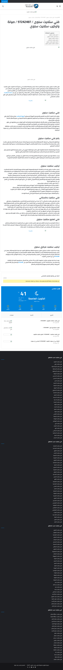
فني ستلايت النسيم (58, 561)
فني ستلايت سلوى (53, 35)
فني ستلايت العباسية (57, 484)
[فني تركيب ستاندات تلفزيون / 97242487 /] (8, 323)
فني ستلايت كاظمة (57, 650)
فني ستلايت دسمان (57, 638)
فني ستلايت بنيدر (58, 582)
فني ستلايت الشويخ (58, 460)
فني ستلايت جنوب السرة (57, 599)
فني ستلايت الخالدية (57, 393)
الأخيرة (31, 315)
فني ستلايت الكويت (58, 362)
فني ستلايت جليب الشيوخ (56, 597)
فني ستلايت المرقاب (57, 540)
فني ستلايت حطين (58, 633)
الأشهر (51, 315)
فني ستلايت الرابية (58, 404)
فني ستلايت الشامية (57, 446)
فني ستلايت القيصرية (57, 535)
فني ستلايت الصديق (57, 467)
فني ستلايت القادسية (57, 515)
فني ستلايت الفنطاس (57, 508)
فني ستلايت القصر (58, 522)
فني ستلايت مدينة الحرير (57, 621)
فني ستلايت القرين (58, 520)
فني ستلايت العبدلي (57, 486)
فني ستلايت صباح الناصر (57, 606)
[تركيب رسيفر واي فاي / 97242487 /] (8, 330)
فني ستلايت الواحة (58, 573)
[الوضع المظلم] (3, 6)
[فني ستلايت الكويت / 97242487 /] (31, 6)
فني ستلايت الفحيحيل (57, 501)
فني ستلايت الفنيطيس (57, 510)
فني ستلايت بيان (58, 587)
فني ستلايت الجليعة (57, 386)
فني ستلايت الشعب (58, 453)
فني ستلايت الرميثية (57, 416)
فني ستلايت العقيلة (57, 493)
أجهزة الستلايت (20, 116)
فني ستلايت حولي (58, 364)
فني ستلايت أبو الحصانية (57, 367)
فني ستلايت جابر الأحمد (57, 594)
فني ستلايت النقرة (58, 566)
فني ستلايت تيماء (58, 589)
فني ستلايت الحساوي (57, 390)
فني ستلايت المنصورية (57, 551)
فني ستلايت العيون (58, 498)
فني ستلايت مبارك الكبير (57, 619)
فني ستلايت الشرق (58, 451)
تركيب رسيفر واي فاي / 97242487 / (51, 328)
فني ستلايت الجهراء (58, 388)
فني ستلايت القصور (58, 530)
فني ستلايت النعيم (58, 563)
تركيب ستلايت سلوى (53, 38)
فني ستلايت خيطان (58, 636)
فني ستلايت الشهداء (57, 458)
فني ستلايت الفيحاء (58, 512)
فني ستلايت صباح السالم (56, 604)
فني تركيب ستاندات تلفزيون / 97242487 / (49, 321)
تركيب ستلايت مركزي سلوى (51, 44)
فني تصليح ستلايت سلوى (52, 42)
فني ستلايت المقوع (57, 549)
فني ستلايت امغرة (58, 409)
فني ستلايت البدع (58, 381)
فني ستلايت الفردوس (57, 503)
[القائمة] (60, 6)
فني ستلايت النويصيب (57, 570)
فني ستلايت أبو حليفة (57, 369)
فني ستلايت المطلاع (57, 547)
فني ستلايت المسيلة (57, 544)
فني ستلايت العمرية (57, 496)
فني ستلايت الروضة (58, 419)
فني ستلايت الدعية (58, 400)
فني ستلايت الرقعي (57, 414)
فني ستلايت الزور (58, 428)
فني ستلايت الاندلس (57, 378)
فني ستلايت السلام (58, 438)
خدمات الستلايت (8, 93)
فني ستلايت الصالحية (57, 463)
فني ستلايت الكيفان (57, 537)
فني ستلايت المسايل (57, 542)
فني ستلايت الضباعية (57, 474)
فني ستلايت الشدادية (57, 448)
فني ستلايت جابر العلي (57, 592)
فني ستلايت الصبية (58, 465)
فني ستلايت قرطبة (58, 647)
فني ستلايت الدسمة (57, 397)
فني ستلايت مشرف (58, 659)
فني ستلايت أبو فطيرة (57, 371)
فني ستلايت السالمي (57, 431)
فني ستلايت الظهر (58, 479)
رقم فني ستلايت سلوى (52, 37)
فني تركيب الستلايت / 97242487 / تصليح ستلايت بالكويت (46, 334)
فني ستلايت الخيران (58, 395)
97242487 (57, 256)
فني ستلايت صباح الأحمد (56, 601)
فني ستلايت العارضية (57, 482)
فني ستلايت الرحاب (58, 407)
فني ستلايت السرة (58, 435)
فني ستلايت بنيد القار (57, 585)
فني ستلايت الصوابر (58, 472)
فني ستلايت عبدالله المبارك (56, 617)
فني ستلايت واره (58, 657)
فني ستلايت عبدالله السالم (56, 614)
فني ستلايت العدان (58, 489)
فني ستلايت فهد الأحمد (57, 624)
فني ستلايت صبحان (58, 643)
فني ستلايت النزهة (58, 559)
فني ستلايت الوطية (58, 575)
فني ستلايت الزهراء (58, 426)
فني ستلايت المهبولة (57, 556)
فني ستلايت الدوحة (58, 402)
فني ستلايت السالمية (57, 433)
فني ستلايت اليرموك (57, 580)
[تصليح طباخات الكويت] (32, 12)
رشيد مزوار (16, 665)
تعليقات (11, 315)
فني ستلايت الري (58, 423)
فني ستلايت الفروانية (57, 505)
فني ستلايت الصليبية (57, 470)
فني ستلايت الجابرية (57, 383)
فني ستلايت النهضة (58, 568)
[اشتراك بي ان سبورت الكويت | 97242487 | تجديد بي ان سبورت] (8, 343)
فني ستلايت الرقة (58, 412)
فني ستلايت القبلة (58, 517)
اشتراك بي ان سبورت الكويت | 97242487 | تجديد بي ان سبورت (45, 341)
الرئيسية (57, 17)
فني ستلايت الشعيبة (57, 455)
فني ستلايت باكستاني (53, 40)
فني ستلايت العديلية (57, 491)
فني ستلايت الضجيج (58, 477)
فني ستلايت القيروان (57, 532)
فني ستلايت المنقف (57, 554)
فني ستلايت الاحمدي (57, 376)
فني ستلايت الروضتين (57, 421)
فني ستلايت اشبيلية (58, 374)
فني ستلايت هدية (58, 655)
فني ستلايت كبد (58, 652)
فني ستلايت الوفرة (58, 578)
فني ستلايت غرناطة (58, 645)
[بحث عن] (57, 6)
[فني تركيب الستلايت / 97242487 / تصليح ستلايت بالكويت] (8, 336)
